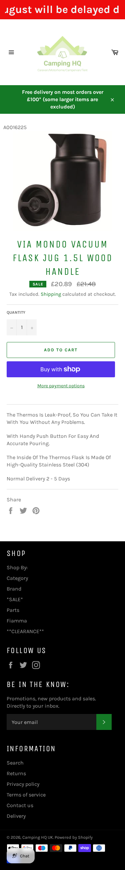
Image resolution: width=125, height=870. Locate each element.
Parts (13, 610)
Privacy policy (23, 784)
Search (15, 763)
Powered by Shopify (74, 837)
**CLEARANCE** (25, 631)
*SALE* (15, 599)
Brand (14, 589)
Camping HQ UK (37, 837)
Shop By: (17, 567)
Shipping (51, 294)
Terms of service (26, 794)
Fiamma (17, 620)
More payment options (61, 386)
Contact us (20, 805)
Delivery (16, 816)
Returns (16, 773)
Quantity (16, 312)
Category (17, 578)
